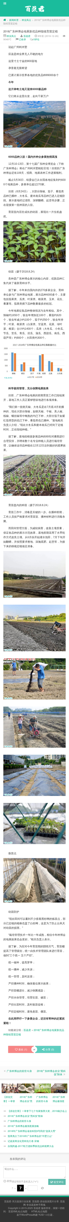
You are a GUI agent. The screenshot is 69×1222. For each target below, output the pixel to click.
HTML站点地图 (39, 1211)
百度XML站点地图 (17, 1211)
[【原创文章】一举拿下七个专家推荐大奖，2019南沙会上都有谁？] (10, 1088)
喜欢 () (22, 1049)
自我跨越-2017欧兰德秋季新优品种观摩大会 (31, 1146)
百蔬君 (26, 36)
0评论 (36, 39)
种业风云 (26, 20)
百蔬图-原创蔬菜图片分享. (46, 1201)
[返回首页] (4, 20)
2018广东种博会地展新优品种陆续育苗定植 (30, 31)
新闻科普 (14, 20)
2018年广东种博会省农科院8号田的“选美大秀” (32, 1131)
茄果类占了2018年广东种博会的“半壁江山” (30, 1136)
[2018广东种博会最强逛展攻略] (59, 1088)
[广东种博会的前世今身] (42, 1088)
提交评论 (58, 1182)
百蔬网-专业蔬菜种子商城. (44, 1203)
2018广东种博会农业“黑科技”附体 (51, 1072)
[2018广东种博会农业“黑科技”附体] (26, 1088)
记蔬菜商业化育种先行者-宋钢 (23, 1141)
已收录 (22, 39)
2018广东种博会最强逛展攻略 (23, 1126)
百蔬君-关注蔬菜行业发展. (18, 1201)
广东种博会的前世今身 (19, 1071)
